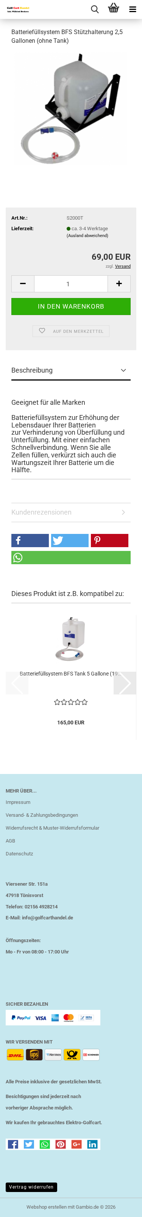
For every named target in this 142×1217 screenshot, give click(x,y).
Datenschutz (19, 854)
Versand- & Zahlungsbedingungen (42, 815)
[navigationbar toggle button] (132, 9)
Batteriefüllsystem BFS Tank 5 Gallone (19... (71, 674)
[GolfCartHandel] (15, 9)
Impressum (18, 802)
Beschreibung (32, 370)
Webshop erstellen (47, 1207)
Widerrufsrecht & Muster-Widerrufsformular (52, 828)
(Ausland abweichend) (87, 235)
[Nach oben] (121, 1206)
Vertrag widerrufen (31, 1187)
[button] (22, 283)
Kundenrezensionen (41, 512)
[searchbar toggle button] (94, 9)
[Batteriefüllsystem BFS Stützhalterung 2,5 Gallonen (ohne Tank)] (71, 108)
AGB (10, 841)
